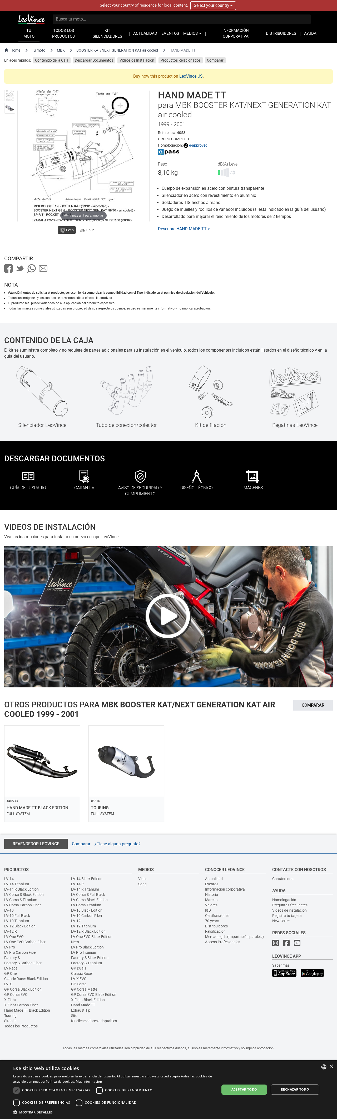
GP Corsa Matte (84, 989)
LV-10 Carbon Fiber (86, 915)
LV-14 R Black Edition (21, 889)
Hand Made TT (83, 1005)
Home (15, 50)
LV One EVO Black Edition (91, 937)
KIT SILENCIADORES (107, 33)
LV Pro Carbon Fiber (20, 952)
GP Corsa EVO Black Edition (93, 994)
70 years (212, 921)
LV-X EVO (79, 979)
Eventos (211, 884)
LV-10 (9, 910)
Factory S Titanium (86, 963)
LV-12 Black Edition (20, 926)
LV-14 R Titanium (85, 889)
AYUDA (310, 33)
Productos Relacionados (181, 60)
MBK (61, 50)
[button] (113, 1112)
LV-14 (9, 879)
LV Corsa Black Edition (89, 900)
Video (142, 879)
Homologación (284, 900)
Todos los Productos (21, 1026)
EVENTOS (170, 33)
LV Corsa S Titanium (20, 900)
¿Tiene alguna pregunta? (118, 843)
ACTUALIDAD (145, 33)
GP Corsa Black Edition (23, 989)
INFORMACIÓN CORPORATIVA (235, 33)
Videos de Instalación (137, 60)
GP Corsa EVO (16, 994)
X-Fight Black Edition (88, 1000)
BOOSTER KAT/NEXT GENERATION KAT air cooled (117, 50)
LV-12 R (10, 931)
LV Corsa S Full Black (88, 894)
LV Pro (9, 947)
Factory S (12, 958)
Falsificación (215, 931)
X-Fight (10, 1000)
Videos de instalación (289, 910)
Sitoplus (10, 1021)
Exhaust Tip (80, 1010)
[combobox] (323, 1067)
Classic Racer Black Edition (26, 979)
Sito (74, 1015)
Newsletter (281, 921)
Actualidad (214, 879)
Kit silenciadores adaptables (94, 1021)
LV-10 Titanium (16, 921)
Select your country (212, 5)
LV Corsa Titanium (86, 905)
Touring (10, 1015)
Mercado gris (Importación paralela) (234, 937)
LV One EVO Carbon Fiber (25, 942)
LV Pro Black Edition (87, 947)
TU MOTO (28, 33)
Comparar (215, 60)
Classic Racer (82, 973)
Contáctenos (282, 879)
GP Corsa (79, 984)
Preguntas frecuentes (290, 905)
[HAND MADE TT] (9, 95)
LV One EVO (14, 937)
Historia (211, 894)
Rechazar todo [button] (295, 1089)
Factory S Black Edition (89, 958)
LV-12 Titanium (83, 926)
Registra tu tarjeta (287, 915)
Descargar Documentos (94, 60)
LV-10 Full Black (17, 915)
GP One (10, 973)
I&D (208, 910)
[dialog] (168, 1089)
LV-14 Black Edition (86, 879)
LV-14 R (77, 884)
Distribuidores (216, 926)
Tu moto (38, 50)
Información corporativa (225, 889)
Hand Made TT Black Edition (27, 1010)
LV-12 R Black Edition (88, 931)
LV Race (10, 968)
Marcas (211, 900)
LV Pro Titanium (84, 952)
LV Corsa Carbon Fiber (22, 905)
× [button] (331, 1066)
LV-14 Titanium (16, 884)
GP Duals (78, 968)
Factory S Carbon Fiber (23, 963)
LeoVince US (191, 76)
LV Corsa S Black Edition (24, 894)
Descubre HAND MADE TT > (184, 228)
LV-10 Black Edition (86, 910)
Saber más (281, 965)
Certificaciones (217, 915)
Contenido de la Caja (51, 60)
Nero (75, 942)
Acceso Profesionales (222, 942)
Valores (211, 905)
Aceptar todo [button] (244, 1089)
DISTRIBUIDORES (281, 33)
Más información (89, 1081)
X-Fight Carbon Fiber (21, 1005)
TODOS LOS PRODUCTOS (63, 33)
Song (142, 884)
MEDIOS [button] (191, 33)
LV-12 (76, 921)
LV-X (8, 984)
